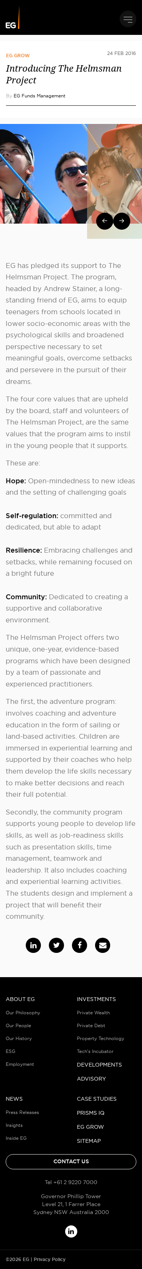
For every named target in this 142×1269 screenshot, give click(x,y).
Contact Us (71, 1161)
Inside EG (16, 1138)
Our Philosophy (23, 1012)
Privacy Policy (50, 1259)
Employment (20, 1064)
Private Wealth (93, 1012)
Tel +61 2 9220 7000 (71, 1182)
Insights (14, 1125)
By (36, 96)
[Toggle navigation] (128, 19)
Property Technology (100, 1038)
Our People (18, 1025)
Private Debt (91, 1025)
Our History (19, 1038)
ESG (10, 1051)
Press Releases (22, 1112)
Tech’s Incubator (95, 1051)
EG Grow (18, 56)
